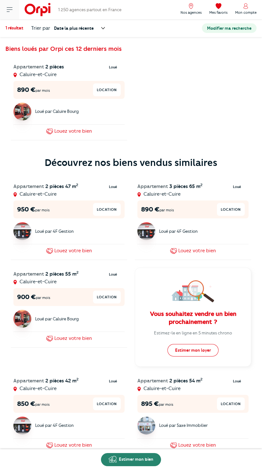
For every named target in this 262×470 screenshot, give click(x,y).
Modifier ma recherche (229, 28)
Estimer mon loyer (193, 350)
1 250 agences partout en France (89, 9)
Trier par (40, 28)
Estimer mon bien (135, 459)
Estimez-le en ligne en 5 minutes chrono (193, 332)
